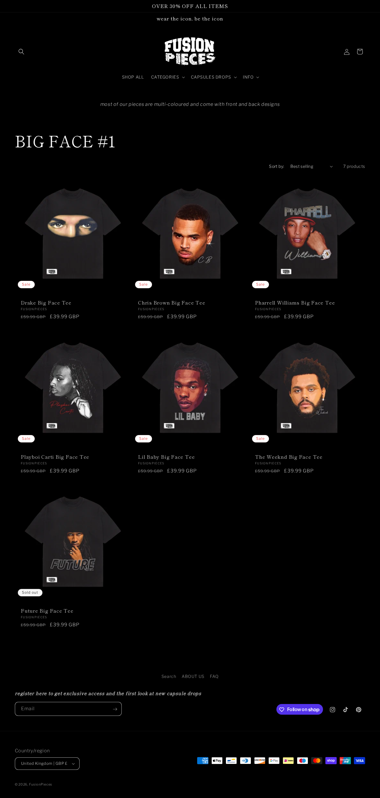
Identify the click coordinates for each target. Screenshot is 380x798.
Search (169, 676)
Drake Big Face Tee (46, 303)
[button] (21, 51)
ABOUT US (193, 676)
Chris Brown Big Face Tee (171, 303)
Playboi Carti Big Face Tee (55, 457)
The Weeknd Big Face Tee (289, 457)
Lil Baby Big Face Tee (166, 457)
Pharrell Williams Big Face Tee (295, 303)
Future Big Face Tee (47, 611)
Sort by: (276, 166)
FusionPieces (40, 784)
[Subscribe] (114, 709)
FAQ (214, 676)
